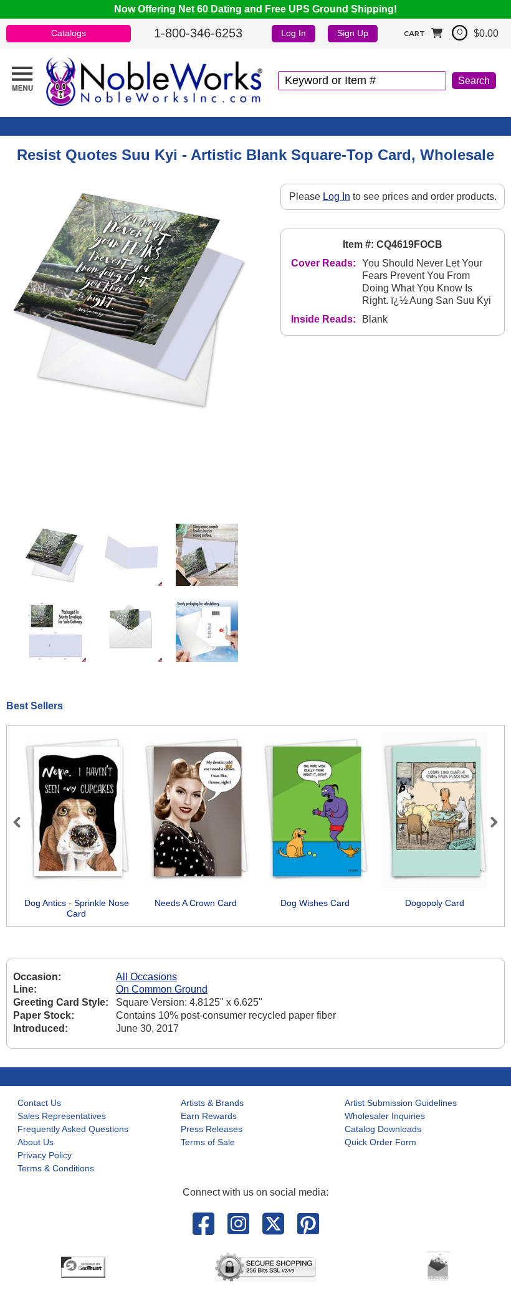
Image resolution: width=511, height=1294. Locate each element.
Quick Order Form (380, 1142)
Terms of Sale (208, 1142)
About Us (35, 1142)
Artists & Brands (212, 1103)
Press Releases (211, 1129)
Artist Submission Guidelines (401, 1103)
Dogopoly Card (434, 903)
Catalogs (68, 33)
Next (488, 822)
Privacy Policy (44, 1155)
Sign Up (352, 33)
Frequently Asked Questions (72, 1129)
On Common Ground (162, 989)
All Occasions (146, 976)
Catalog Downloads (383, 1129)
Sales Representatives (61, 1116)
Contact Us (39, 1103)
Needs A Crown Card (196, 903)
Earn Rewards (209, 1116)
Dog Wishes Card (315, 903)
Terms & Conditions (55, 1168)
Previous (22, 822)
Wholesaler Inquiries (385, 1116)
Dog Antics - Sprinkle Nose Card (76, 908)
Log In (293, 33)
